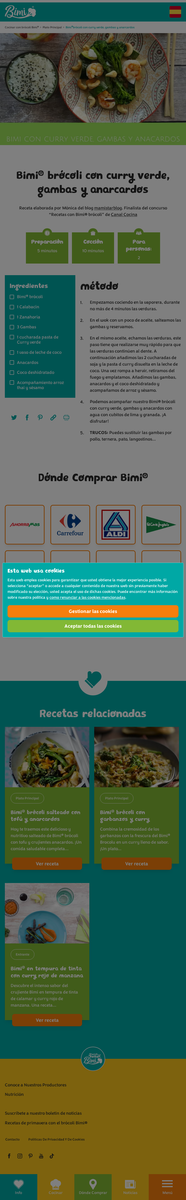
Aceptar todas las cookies (93, 626)
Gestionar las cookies (93, 611)
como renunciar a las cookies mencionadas (87, 597)
